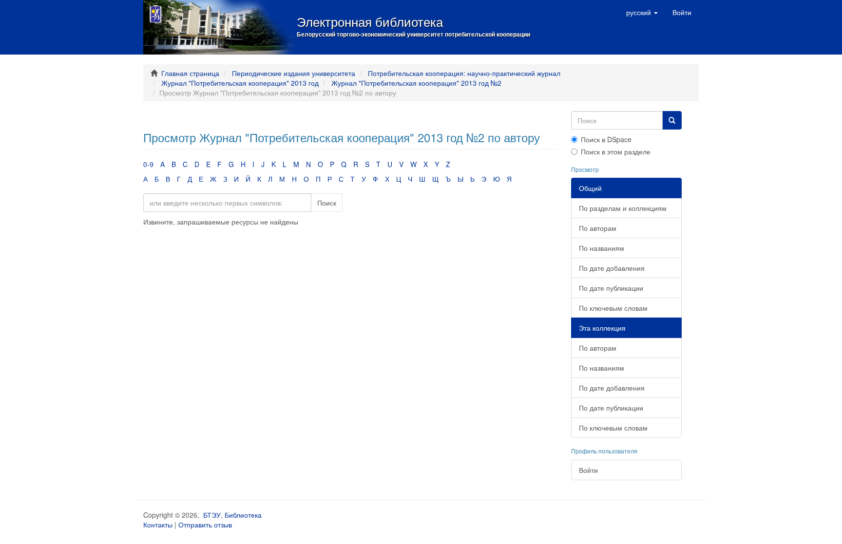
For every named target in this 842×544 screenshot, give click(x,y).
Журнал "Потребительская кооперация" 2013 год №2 (416, 83)
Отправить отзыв (205, 524)
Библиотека (243, 515)
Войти (588, 470)
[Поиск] (672, 120)
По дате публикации (611, 288)
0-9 (148, 164)
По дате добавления (612, 268)
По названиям (601, 248)
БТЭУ (212, 515)
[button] (642, 12)
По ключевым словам (613, 308)
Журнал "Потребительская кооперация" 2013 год (240, 83)
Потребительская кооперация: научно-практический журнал (464, 73)
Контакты (157, 524)
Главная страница (190, 73)
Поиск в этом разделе (616, 151)
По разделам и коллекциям (623, 208)
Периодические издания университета (293, 73)
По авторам (597, 228)
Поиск (326, 202)
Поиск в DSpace (606, 139)
